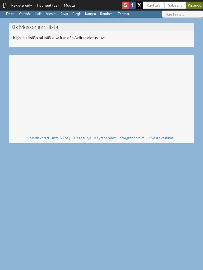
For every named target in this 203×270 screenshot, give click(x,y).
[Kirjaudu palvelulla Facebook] (132, 5)
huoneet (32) (48, 5)
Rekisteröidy (21, 5)
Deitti (10, 14)
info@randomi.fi (131, 138)
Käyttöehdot (105, 138)
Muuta (69, 5)
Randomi (106, 14)
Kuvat (64, 14)
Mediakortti (39, 138)
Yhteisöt (25, 14)
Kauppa (90, 14)
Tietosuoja (82, 138)
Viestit (51, 14)
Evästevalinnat (161, 138)
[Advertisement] (101, 96)
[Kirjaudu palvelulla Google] (125, 5)
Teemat (123, 14)
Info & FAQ (61, 138)
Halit (38, 14)
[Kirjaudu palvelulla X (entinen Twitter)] (139, 5)
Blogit (76, 14)
